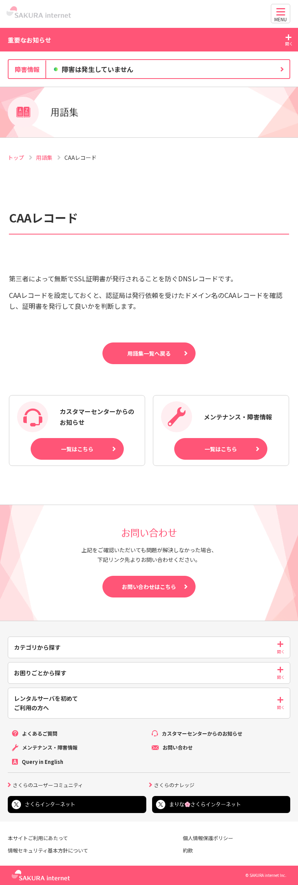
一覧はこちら (77, 449)
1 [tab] (141, 85)
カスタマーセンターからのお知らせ (202, 733)
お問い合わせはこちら (149, 587)
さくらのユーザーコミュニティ (48, 784)
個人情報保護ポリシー (208, 838)
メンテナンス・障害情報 (50, 747)
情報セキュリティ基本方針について (48, 850)
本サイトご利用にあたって (38, 838)
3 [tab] (157, 85)
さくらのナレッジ (174, 784)
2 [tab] (149, 85)
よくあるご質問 (39, 733)
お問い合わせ (178, 747)
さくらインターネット (50, 804)
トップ (16, 157)
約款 (188, 850)
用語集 (45, 157)
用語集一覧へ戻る (149, 353)
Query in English (42, 761)
